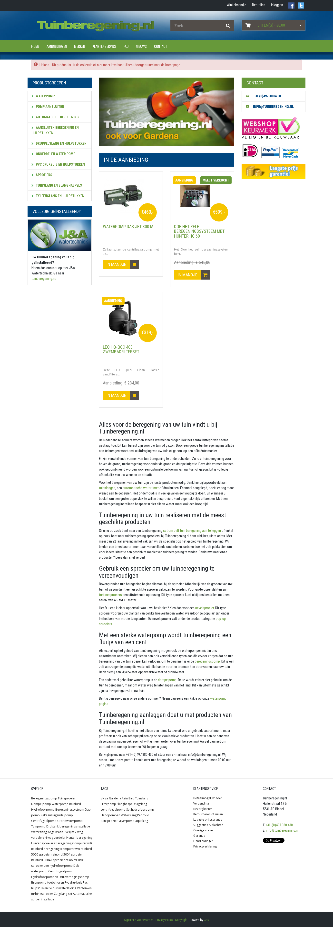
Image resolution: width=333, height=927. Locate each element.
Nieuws (141, 46)
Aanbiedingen (57, 46)
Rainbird (75, 804)
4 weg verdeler (55, 838)
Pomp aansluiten (49, 107)
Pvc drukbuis (73, 882)
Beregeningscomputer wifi (74, 843)
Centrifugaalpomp (44, 821)
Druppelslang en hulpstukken (61, 143)
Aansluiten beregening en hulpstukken (55, 130)
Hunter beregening (79, 838)
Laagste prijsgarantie (207, 819)
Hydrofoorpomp (43, 809)
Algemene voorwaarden (138, 920)
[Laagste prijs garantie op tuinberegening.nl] (274, 171)
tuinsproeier (109, 821)
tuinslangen (107, 488)
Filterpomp (108, 804)
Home (35, 46)
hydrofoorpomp (142, 809)
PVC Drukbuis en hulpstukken (60, 164)
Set (128, 809)
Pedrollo (143, 815)
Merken (79, 46)
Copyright (181, 920)
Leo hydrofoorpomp (58, 866)
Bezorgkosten (203, 809)
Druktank (52, 826)
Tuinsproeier (67, 798)
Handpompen (110, 815)
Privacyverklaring (205, 846)
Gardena (115, 798)
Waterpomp (45, 96)
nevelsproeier (204, 608)
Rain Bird (128, 798)
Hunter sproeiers (43, 843)
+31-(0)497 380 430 (279, 825)
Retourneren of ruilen (208, 814)
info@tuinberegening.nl (282, 830)
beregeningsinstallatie (74, 826)
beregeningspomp (207, 661)
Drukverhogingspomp (74, 877)
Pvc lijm (69, 832)
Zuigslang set (63, 894)
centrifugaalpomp (113, 809)
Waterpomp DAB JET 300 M (128, 226)
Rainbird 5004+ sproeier (48, 860)
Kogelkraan (55, 832)
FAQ (126, 46)
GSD (206, 920)
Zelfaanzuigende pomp (56, 815)
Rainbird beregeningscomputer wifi (55, 849)
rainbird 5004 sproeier (67, 854)
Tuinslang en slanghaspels (58, 185)
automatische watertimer (140, 488)
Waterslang (39, 832)
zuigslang (140, 804)
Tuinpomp (38, 826)
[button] (109, 112)
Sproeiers (43, 175)
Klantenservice (104, 46)
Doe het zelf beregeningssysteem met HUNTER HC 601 (199, 231)
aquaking (141, 821)
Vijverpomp (126, 821)
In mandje (117, 264)
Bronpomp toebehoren (47, 882)
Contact (160, 46)
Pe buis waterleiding (62, 888)
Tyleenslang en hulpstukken (59, 196)
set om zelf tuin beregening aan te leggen (191, 530)
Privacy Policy (164, 920)
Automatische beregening (57, 117)
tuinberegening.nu (43, 278)
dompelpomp (166, 680)
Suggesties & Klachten (208, 825)
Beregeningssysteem (69, 809)
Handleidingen (203, 841)
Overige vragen (204, 830)
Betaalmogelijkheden (208, 798)
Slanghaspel (125, 804)
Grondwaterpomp (70, 821)
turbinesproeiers (110, 595)
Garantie (199, 836)
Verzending (201, 803)
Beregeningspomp (44, 798)
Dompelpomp (41, 804)
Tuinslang (141, 798)
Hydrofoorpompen (44, 877)
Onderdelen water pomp (55, 154)
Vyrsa (104, 798)
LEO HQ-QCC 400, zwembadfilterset (121, 349)
